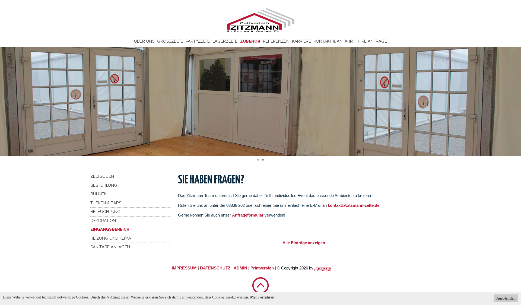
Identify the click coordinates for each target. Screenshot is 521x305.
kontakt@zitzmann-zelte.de (353, 205)
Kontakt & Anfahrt (334, 41)
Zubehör (250, 41)
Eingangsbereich (109, 229)
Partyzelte (198, 41)
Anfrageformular (248, 215)
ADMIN (240, 268)
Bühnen (98, 194)
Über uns (144, 41)
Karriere (301, 41)
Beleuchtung (105, 211)
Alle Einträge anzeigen (303, 242)
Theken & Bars (105, 203)
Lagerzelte (224, 41)
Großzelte (170, 41)
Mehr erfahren (262, 297)
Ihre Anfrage (372, 41)
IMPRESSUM (184, 268)
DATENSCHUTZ (215, 268)
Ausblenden (506, 298)
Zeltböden (102, 176)
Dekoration (103, 220)
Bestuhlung (103, 185)
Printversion (262, 268)
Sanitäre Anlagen (110, 246)
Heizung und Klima (110, 238)
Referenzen (276, 41)
